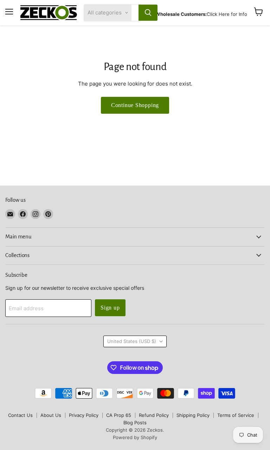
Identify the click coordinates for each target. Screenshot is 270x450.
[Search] (148, 13)
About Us (50, 415)
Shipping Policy (193, 415)
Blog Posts (135, 422)
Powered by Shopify (135, 437)
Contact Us (20, 415)
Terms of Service (235, 415)
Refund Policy (154, 415)
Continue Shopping (135, 105)
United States (131, 341)
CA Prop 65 (118, 415)
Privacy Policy (83, 415)
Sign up (110, 308)
